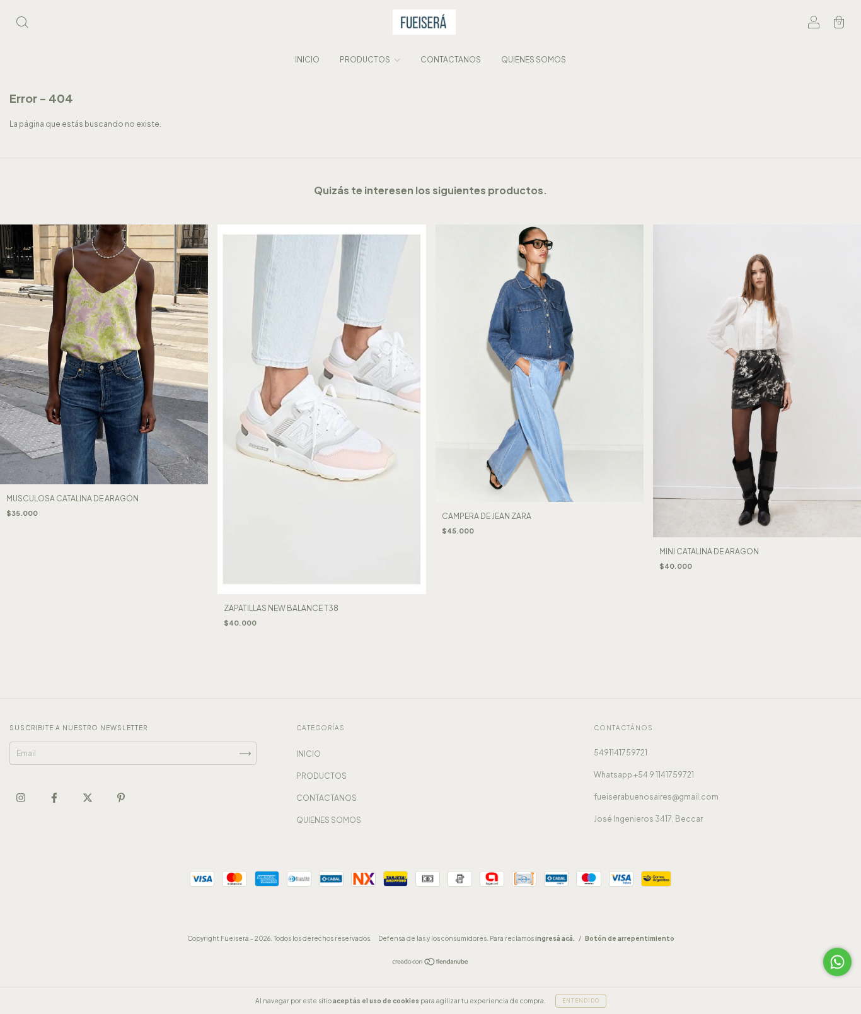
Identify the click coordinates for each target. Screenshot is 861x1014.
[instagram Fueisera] (21, 797)
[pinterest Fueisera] (121, 797)
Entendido (580, 1001)
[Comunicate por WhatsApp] (837, 962)
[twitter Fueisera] (88, 797)
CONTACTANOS (450, 59)
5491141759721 (620, 752)
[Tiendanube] (430, 963)
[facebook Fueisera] (55, 797)
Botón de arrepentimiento (629, 938)
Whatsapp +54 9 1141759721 (644, 774)
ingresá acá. (555, 938)
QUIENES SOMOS (533, 59)
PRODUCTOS (365, 59)
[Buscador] (22, 23)
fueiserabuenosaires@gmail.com (656, 796)
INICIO (307, 59)
